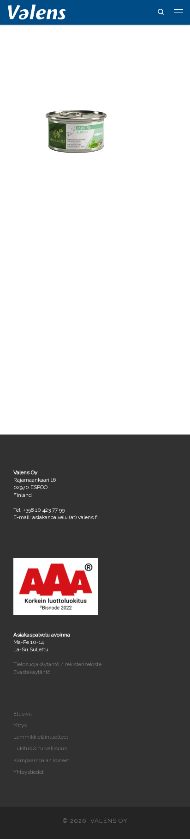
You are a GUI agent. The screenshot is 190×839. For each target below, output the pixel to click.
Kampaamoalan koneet (41, 760)
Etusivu (22, 713)
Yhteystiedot (28, 772)
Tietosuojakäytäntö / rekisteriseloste (57, 664)
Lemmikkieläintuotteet (40, 737)
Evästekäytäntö (31, 672)
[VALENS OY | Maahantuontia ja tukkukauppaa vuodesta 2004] (37, 11)
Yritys (20, 725)
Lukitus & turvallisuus (40, 748)
